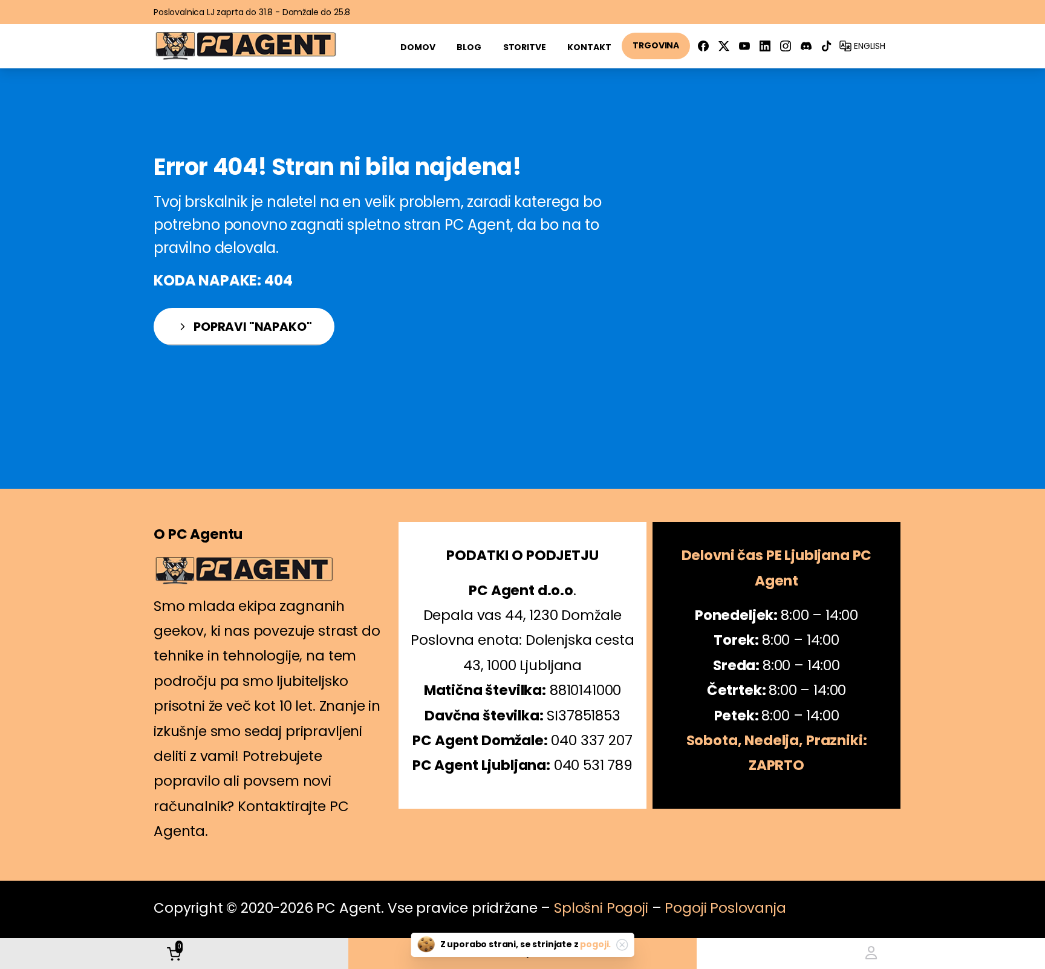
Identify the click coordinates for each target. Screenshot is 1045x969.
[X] (723, 46)
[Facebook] (703, 46)
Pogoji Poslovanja (725, 908)
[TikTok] (826, 46)
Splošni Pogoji (601, 908)
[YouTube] (744, 46)
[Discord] (806, 46)
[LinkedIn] (765, 46)
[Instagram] (785, 46)
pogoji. (595, 944)
